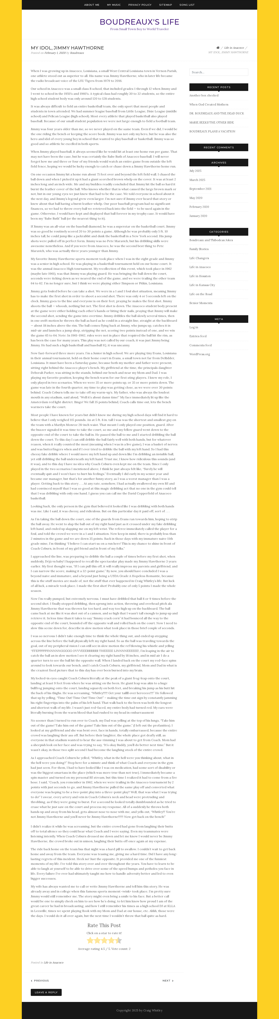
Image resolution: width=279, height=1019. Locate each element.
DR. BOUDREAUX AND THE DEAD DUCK (216, 113)
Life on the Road (200, 294)
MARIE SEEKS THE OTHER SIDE (211, 122)
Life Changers (199, 258)
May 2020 (195, 198)
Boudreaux (77, 53)
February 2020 (199, 207)
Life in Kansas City (202, 285)
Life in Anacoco (53, 962)
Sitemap (165, 4)
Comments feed (200, 345)
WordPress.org (199, 354)
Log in (193, 327)
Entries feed (197, 336)
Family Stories (199, 249)
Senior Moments (200, 303)
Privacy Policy (140, 4)
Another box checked (203, 95)
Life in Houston (200, 276)
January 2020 (198, 216)
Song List (187, 4)
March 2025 (197, 180)
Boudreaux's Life (140, 22)
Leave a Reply (46, 992)
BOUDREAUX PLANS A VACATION (212, 131)
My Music (114, 4)
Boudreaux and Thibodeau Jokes (211, 240)
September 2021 (200, 189)
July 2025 (195, 171)
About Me (91, 4)
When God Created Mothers (208, 104)
